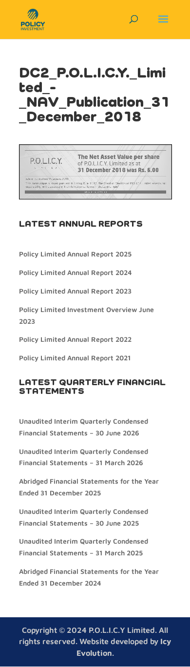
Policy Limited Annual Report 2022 (75, 339)
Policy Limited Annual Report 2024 (75, 272)
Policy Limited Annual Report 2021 (75, 357)
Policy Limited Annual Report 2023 (75, 291)
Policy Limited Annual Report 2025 (75, 254)
